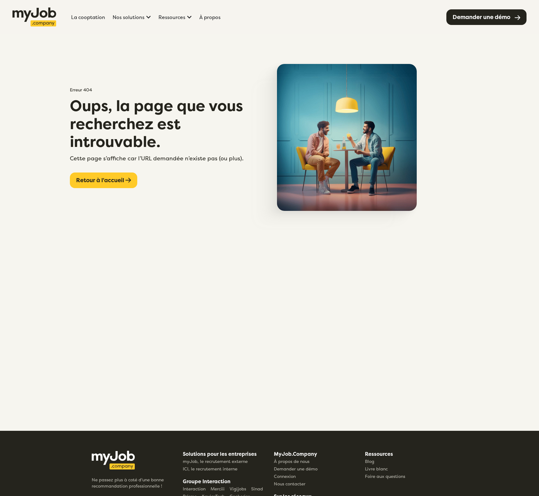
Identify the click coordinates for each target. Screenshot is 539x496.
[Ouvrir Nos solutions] (148, 17)
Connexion (285, 476)
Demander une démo (296, 469)
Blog (369, 461)
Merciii (218, 489)
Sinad (257, 489)
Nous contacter (289, 484)
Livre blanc (376, 469)
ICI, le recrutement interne (210, 469)
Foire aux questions (385, 476)
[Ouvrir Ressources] (189, 17)
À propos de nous (291, 461)
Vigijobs (238, 489)
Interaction (194, 489)
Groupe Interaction (207, 481)
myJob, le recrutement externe (215, 461)
